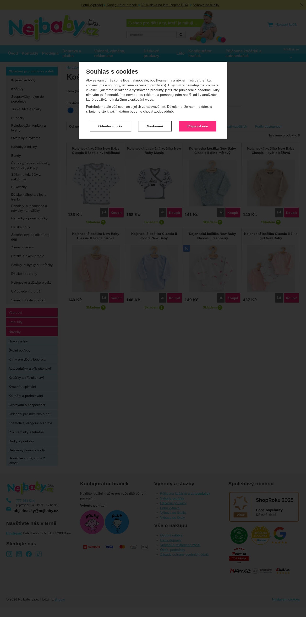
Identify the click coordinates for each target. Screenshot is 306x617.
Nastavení (155, 126)
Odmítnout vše (110, 126)
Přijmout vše (197, 126)
